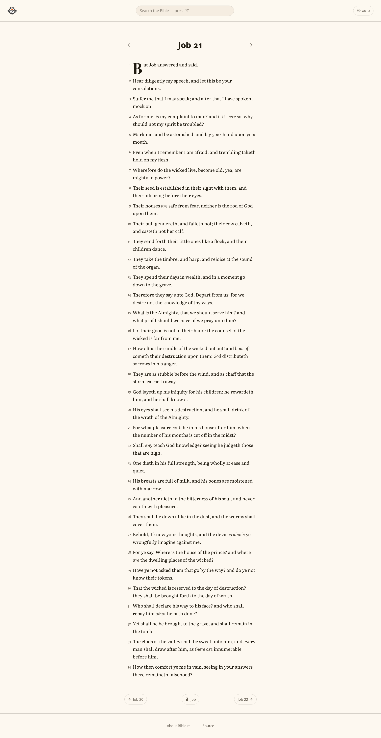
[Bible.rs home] (12, 10)
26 (129, 517)
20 (129, 410)
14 (129, 295)
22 (129, 445)
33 (129, 642)
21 (129, 427)
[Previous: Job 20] (129, 45)
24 (129, 481)
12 (129, 259)
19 (129, 392)
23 (129, 463)
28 (129, 552)
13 (129, 277)
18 (129, 374)
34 (129, 667)
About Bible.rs (178, 725)
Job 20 (138, 699)
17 (129, 348)
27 (129, 535)
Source (208, 725)
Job (193, 699)
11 (129, 241)
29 (129, 570)
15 (129, 313)
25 (129, 499)
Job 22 (243, 699)
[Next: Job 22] (250, 45)
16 (129, 331)
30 (129, 588)
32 (129, 624)
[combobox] (185, 11)
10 (129, 224)
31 (129, 606)
